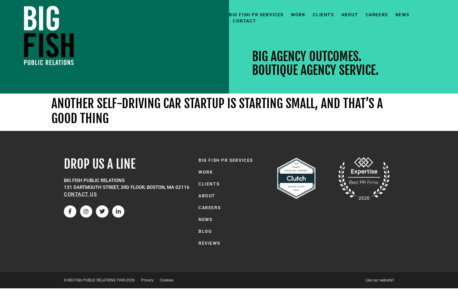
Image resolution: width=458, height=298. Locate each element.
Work (298, 14)
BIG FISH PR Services (256, 14)
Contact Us (80, 194)
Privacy (147, 280)
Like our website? (379, 280)
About (349, 14)
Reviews (209, 243)
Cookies (166, 280)
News (402, 14)
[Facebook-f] (70, 211)
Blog (205, 231)
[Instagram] (86, 211)
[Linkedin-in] (118, 211)
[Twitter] (102, 211)
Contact (244, 20)
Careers (377, 14)
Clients (323, 14)
